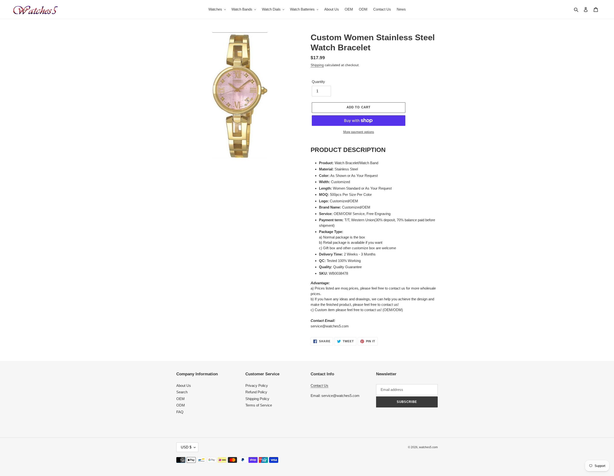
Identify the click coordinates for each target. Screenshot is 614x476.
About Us (183, 385)
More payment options (358, 132)
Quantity (318, 82)
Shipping (317, 65)
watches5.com (428, 447)
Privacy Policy (256, 385)
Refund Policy (256, 392)
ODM (180, 405)
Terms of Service (258, 405)
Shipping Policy (257, 399)
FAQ (179, 412)
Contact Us (319, 385)
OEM (180, 399)
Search (182, 392)
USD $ (186, 447)
